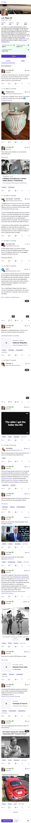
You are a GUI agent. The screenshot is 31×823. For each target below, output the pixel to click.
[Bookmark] (22, 84)
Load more (15, 812)
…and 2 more (25, 544)
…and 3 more (23, 436)
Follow (14, 56)
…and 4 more (4, 352)
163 (10, 24)
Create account (7, 821)
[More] (29, 84)
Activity (8, 61)
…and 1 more (4, 676)
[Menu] (28, 56)
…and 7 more (22, 643)
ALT (27, 138)
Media (23, 61)
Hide (27, 103)
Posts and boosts (6, 66)
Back (4, 2)
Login (16, 821)
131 (2, 24)
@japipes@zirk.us (5, 20)
